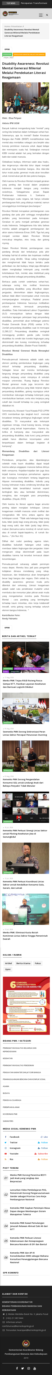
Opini (7, 49)
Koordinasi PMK (10, 1114)
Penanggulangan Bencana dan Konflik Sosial (24, 1079)
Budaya (6, 1093)
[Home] (10, 13)
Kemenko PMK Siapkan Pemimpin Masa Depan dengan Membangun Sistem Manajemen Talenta (30, 1211)
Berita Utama (23, 963)
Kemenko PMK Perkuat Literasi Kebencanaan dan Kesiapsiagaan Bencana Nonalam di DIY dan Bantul (28, 1241)
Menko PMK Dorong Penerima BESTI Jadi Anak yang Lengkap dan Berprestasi (28, 1178)
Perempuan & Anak (11, 1107)
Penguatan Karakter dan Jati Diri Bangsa (29, 54)
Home (7, 26)
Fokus (38, 963)
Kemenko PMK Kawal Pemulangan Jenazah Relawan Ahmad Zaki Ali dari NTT (29, 1226)
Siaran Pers (15, 671)
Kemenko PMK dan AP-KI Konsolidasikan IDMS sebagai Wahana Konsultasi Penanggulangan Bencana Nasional (29, 1257)
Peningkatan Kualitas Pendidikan (18, 1065)
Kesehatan (17, 26)
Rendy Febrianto (9, 618)
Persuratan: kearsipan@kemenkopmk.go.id (25, 1330)
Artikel (8, 963)
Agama (6, 1086)
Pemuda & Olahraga (12, 1100)
